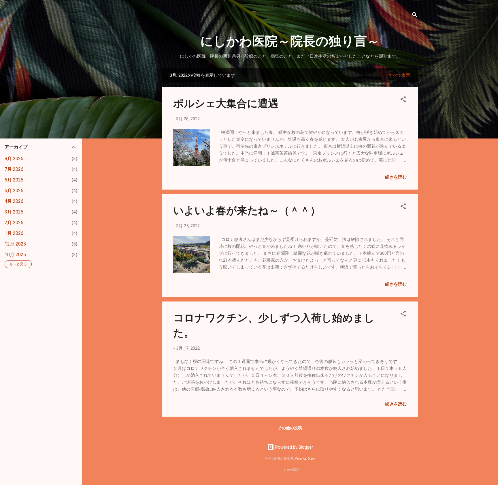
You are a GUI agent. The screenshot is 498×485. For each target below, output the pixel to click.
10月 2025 (15, 254)
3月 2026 (14, 212)
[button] (403, 100)
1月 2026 (14, 233)
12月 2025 (15, 244)
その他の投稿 (290, 428)
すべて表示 (399, 75)
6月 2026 (14, 180)
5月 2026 (14, 190)
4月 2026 (14, 201)
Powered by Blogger (293, 447)
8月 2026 (14, 158)
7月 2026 (14, 169)
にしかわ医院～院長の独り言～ (290, 40)
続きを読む (396, 177)
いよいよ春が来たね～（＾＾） (246, 210)
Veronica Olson (305, 458)
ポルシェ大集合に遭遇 (225, 103)
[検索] (414, 16)
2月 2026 (14, 222)
